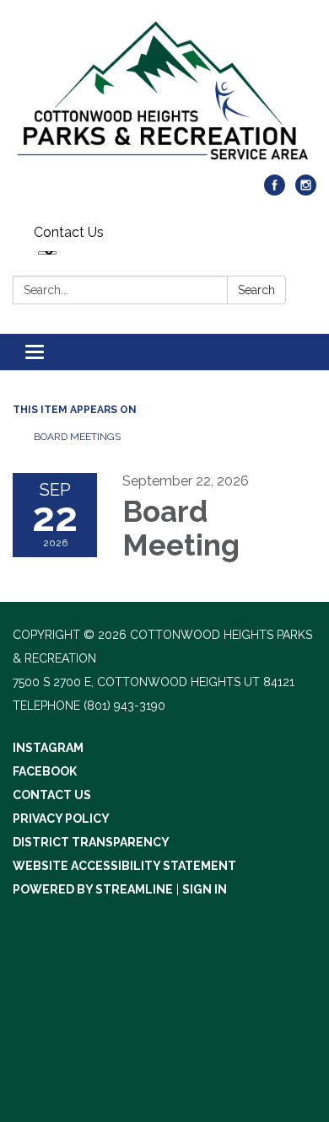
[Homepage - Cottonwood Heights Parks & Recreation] (164, 95)
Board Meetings (77, 437)
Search (256, 290)
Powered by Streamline (93, 889)
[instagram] (305, 191)
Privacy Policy (61, 818)
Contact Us (69, 232)
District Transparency (91, 842)
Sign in (204, 889)
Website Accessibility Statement (124, 865)
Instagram (48, 747)
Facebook (45, 771)
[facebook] (274, 191)
